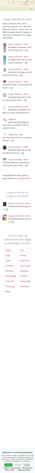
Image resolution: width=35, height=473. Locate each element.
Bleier (8, 291)
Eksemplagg (10, 276)
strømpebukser (24, 178)
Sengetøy (24, 271)
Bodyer (8, 250)
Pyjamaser (24, 260)
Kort (22, 250)
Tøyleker (24, 276)
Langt (7, 255)
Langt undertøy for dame (19, 203)
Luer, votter (25, 265)
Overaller (9, 265)
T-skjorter (9, 281)
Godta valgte (17, 465)
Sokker (23, 255)
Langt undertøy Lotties (18, 106)
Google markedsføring (24, 470)
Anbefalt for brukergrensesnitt (12, 468)
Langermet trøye (15, 134)
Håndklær (9, 271)
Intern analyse (10, 470)
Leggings (12, 119)
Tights (8, 260)
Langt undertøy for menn (19, 216)
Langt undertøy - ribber (18, 44)
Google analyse (28, 468)
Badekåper (25, 286)
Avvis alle (26, 465)
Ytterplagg (10, 286)
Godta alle (8, 465)
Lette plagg (25, 281)
